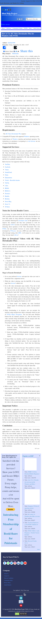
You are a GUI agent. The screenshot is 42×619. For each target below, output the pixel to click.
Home (3, 28)
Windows (26, 136)
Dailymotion (8, 177)
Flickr (6, 175)
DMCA (17, 613)
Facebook (7, 167)
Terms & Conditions (8, 578)
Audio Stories (36, 28)
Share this (26, 50)
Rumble (7, 196)
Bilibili (7, 188)
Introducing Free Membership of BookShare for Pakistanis (11, 528)
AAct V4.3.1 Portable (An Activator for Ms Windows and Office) (32, 482)
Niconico (7, 193)
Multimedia (15, 53)
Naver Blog (8, 201)
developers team (22, 220)
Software (8, 28)
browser (19, 276)
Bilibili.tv (7, 191)
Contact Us (6, 576)
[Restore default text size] (20, 20)
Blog (30, 28)
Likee (6, 185)
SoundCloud (8, 172)
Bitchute (7, 199)
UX (14, 225)
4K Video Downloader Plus (13, 134)
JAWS (19, 233)
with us (16, 235)
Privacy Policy (7, 582)
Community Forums (17, 28)
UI (11, 225)
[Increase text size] (22, 20)
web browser (31, 141)
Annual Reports (7, 585)
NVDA (4, 229)
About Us (6, 573)
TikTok (7, 183)
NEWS (26, 28)
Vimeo (7, 170)
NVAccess (13, 231)
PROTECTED (23, 613)
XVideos (7, 207)
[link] (21, 24)
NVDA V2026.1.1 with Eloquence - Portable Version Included (32, 533)
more (38, 549)
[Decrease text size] (18, 20)
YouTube (7, 164)
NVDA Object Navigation (14, 314)
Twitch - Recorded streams (12, 180)
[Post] (15, 47)
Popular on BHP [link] (28, 456)
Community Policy (8, 580)
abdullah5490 (11, 43)
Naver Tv (7, 204)
